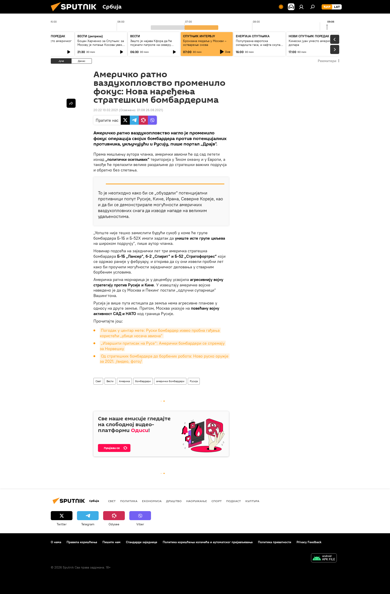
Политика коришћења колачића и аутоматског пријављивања (208, 542)
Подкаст (233, 501)
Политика (128, 501)
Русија (194, 381)
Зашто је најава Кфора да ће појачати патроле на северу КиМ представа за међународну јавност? (153, 46)
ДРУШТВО (174, 501)
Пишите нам (111, 542)
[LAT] (337, 7)
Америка (124, 381)
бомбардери (143, 381)
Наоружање (196, 501)
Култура (252, 501)
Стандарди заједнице (141, 542)
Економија (152, 501)
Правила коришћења (82, 542)
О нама (56, 542)
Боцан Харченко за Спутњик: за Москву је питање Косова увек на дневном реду (100, 45)
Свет (98, 381)
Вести (110, 381)
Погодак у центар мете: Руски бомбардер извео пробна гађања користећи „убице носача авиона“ (160, 333)
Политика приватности (274, 542)
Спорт (216, 501)
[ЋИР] (327, 7)
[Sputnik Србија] (75, 12)
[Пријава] (301, 6)
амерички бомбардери (170, 381)
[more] (71, 103)
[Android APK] (324, 558)
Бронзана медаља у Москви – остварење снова (204, 43)
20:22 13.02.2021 (105, 110)
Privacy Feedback (309, 542)
